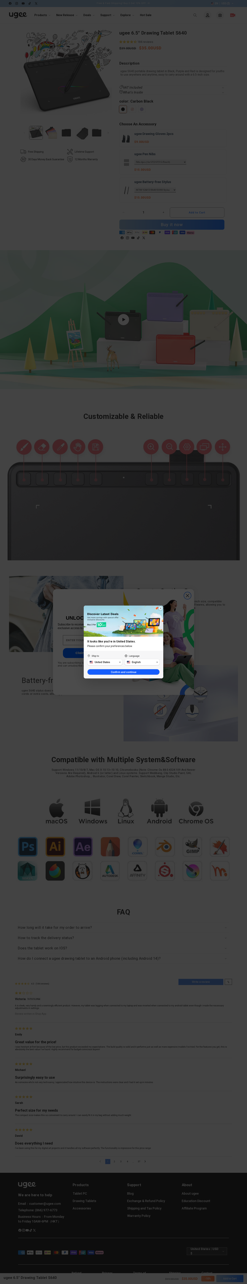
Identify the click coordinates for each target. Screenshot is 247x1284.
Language (134, 656)
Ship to (95, 656)
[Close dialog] (161, 608)
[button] (104, 662)
